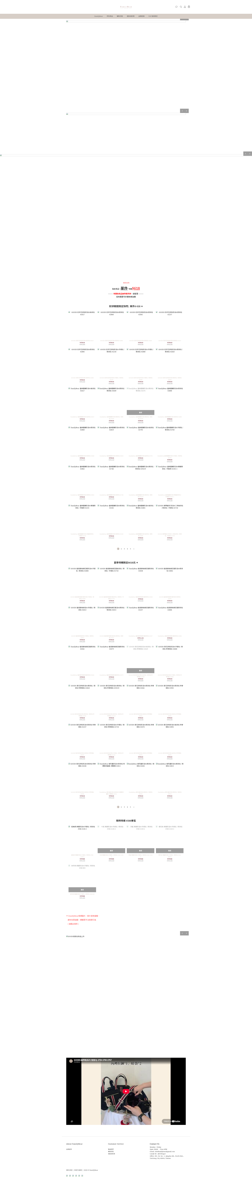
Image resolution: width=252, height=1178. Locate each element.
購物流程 (120, 16)
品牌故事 (141, 16)
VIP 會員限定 (153, 16)
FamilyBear (98, 16)
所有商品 (110, 16)
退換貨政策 (131, 16)
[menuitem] (118, 549)
